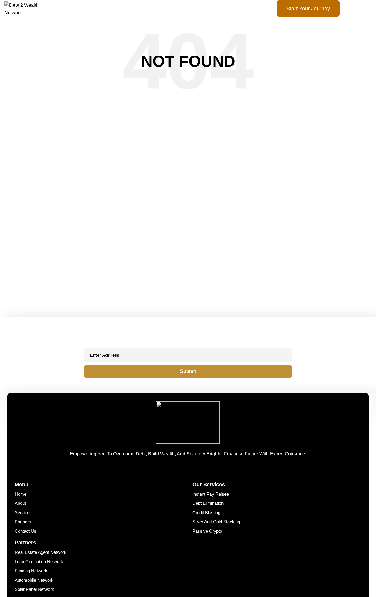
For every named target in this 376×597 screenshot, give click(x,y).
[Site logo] (28, 8)
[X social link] (191, 467)
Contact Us (24, 525)
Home (20, 493)
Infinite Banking (28, 585)
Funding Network (29, 561)
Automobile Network (32, 569)
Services (22, 509)
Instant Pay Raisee (208, 493)
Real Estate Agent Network (38, 545)
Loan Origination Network (36, 553)
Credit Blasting (204, 509)
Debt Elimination (206, 501)
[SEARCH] (240, 131)
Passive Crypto (205, 525)
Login (356, 8)
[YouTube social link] (201, 467)
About (20, 501)
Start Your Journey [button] (308, 8)
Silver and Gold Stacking (213, 517)
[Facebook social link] (181, 467)
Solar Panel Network (32, 578)
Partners (22, 517)
